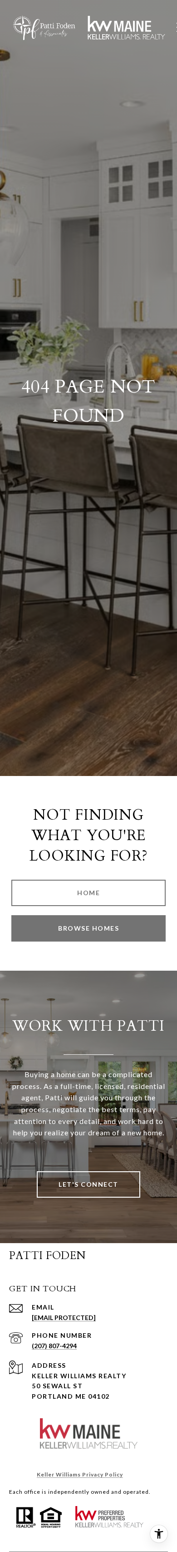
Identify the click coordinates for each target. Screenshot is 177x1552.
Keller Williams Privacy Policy (80, 1474)
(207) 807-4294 (54, 1346)
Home (88, 893)
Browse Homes (88, 928)
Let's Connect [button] (88, 1184)
